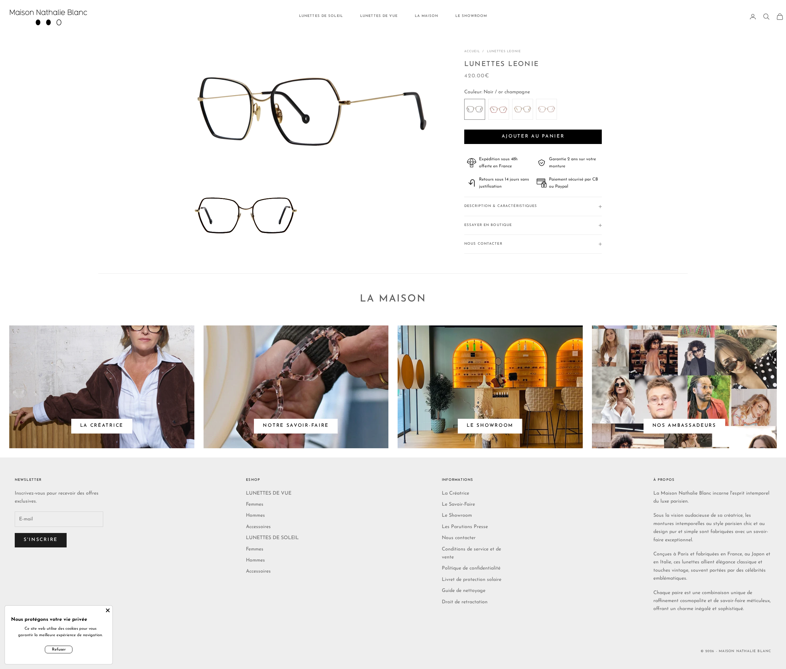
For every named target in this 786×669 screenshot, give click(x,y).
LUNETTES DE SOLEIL (321, 16)
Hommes (255, 515)
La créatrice (101, 425)
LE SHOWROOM (471, 16)
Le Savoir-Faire (458, 504)
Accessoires (258, 526)
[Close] (108, 610)
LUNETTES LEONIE (504, 51)
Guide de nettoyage (463, 590)
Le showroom (490, 425)
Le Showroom (457, 515)
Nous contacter (459, 537)
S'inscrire (41, 540)
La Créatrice (455, 493)
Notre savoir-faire (296, 425)
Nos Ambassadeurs (684, 425)
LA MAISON (426, 16)
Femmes (254, 504)
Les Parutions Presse (465, 526)
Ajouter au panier (533, 136)
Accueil (472, 51)
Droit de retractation (465, 602)
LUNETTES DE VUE (379, 16)
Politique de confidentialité (471, 568)
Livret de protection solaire (471, 579)
